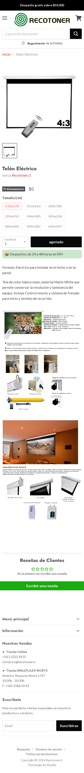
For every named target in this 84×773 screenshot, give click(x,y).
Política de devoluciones (42, 754)
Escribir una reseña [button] (42, 586)
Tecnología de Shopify (42, 765)
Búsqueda (23, 749)
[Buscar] (76, 34)
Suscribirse (69, 725)
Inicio (6, 54)
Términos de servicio (48, 749)
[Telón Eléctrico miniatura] (9, 150)
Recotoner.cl (21, 175)
